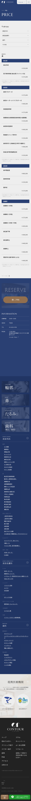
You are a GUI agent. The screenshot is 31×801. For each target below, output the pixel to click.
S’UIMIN (6, 555)
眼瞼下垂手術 (7, 521)
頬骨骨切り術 (7, 457)
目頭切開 (6, 526)
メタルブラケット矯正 (10, 660)
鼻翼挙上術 (7, 489)
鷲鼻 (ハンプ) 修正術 (9, 486)
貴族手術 (6, 509)
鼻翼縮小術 (7, 481)
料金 (6, 276)
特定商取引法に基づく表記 (8, 788)
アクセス (5, 761)
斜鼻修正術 (7, 496)
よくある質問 (20, 745)
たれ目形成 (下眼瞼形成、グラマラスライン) (15, 534)
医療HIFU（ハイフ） (9, 573)
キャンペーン (20, 741)
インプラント (7, 645)
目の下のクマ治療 (8, 531)
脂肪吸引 (6, 449)
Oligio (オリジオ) (8, 579)
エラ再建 (6, 447)
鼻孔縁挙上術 (7, 507)
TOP (3, 276)
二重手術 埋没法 (8, 516)
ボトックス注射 (8, 597)
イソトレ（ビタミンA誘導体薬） (12, 617)
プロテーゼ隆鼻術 (8, 494)
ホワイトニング (8, 633)
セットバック (7, 454)
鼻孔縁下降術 (7, 504)
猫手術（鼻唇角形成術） (10, 479)
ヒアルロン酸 (7, 611)
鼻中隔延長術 (7, 502)
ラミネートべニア (8, 640)
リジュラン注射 (8, 585)
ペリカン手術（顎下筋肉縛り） (12, 545)
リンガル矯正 (7, 665)
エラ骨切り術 (7, 464)
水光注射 (6, 590)
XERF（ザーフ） (8, 571)
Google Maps (13, 337)
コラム (18, 737)
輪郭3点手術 (7, 459)
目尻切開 (6, 529)
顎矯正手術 (7, 452)
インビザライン (8, 657)
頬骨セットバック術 (9, 462)
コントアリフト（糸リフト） (11, 540)
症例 (3, 753)
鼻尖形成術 (7, 499)
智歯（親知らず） (8, 648)
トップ (4, 737)
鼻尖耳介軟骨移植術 (9, 476)
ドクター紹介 (6, 749)
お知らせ (5, 765)
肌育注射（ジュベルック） (11, 604)
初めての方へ (6, 741)
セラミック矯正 (8, 662)
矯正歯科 (6, 655)
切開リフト (7, 543)
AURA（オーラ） (8, 552)
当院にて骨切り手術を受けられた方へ (21, 755)
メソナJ (6, 588)
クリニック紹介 (7, 745)
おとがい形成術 (8, 467)
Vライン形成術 (8, 469)
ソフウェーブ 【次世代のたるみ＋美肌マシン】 (16, 576)
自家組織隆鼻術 (8, 484)
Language (20, 2)
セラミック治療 (8, 643)
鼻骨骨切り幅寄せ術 (9, 491)
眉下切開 (6, 523)
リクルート (20, 749)
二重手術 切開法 (8, 518)
